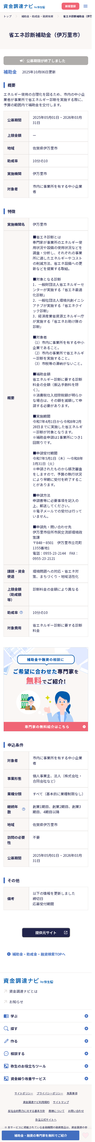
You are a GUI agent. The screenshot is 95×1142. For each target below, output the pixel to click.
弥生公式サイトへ (46, 1119)
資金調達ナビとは (23, 991)
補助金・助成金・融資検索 (37, 16)
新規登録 (70, 6)
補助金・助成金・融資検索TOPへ (38, 954)
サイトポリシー (24, 1093)
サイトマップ (61, 1102)
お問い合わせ (76, 1111)
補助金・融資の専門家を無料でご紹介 (40, 1135)
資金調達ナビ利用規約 (36, 1102)
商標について (57, 1111)
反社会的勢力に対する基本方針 (26, 1111)
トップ (7, 16)
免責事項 (72, 1093)
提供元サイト (46, 932)
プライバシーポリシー (50, 1093)
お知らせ (16, 1001)
